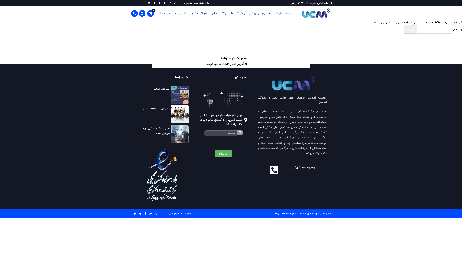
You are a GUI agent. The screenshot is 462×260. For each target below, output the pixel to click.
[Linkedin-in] (161, 213)
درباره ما (165, 13)
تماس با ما (179, 13)
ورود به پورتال (257, 13)
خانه (288, 13)
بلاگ (223, 13)
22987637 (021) (304, 168)
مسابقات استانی (161, 89)
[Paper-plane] (140, 213)
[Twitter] (134, 213)
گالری (214, 13)
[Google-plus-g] (150, 213)
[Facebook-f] (145, 213)
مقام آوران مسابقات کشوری (156, 109)
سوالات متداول (198, 13)
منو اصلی (276, 13)
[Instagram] (155, 213)
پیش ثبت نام (237, 13)
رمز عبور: (457, 29)
